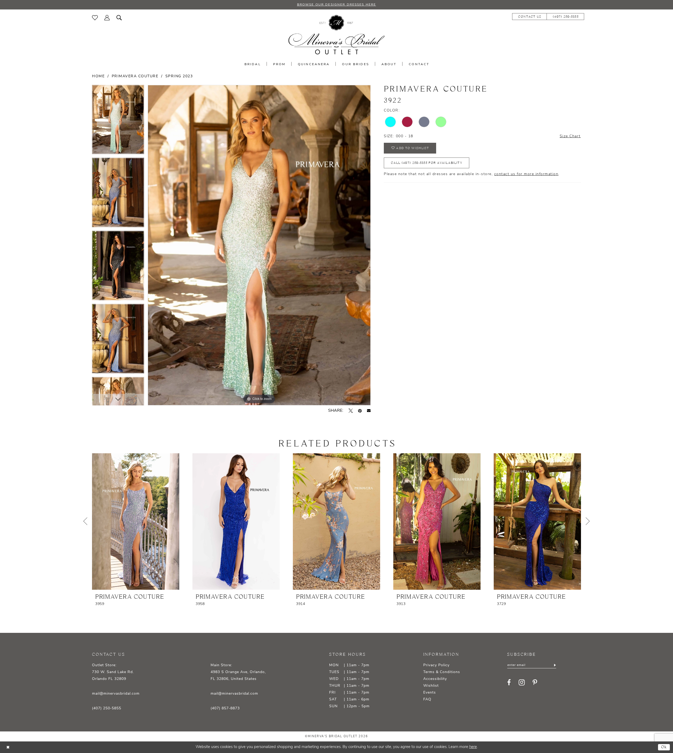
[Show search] (119, 17)
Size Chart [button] (570, 136)
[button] (107, 17)
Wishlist (431, 686)
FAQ (427, 699)
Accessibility (435, 679)
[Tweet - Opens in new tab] (351, 411)
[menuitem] (95, 17)
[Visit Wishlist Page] (95, 17)
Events (429, 693)
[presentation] (135, 521)
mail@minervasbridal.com (116, 694)
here (473, 747)
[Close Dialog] (8, 747)
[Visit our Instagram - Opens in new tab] (522, 682)
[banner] (336, 35)
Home (98, 76)
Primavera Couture (135, 76)
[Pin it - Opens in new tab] (360, 411)
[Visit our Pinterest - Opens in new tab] (535, 682)
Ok (664, 747)
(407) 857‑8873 (225, 708)
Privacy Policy (436, 665)
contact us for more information (526, 174)
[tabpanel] (118, 121)
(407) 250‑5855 (106, 708)
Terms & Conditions (441, 672)
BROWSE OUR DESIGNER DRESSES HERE (336, 4)
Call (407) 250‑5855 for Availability (426, 163)
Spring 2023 (179, 76)
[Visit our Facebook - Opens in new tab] (509, 682)
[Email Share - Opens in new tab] (369, 411)
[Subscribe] (554, 665)
